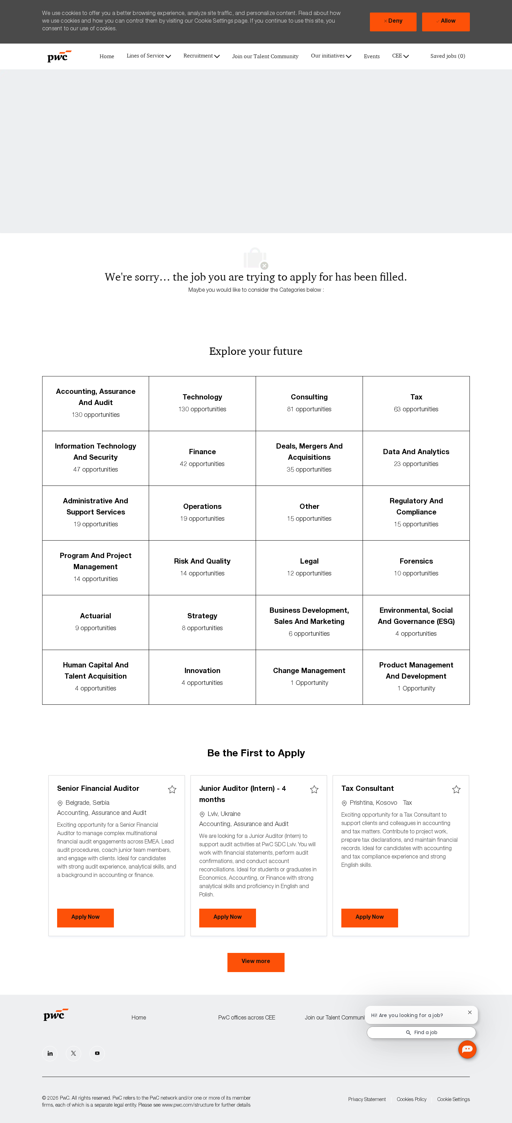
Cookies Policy (411, 1100)
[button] (256, 962)
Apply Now (92, 917)
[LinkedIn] (49, 1053)
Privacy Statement (367, 1100)
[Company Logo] (59, 56)
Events (372, 56)
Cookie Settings (453, 1100)
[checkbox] (172, 789)
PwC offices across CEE (246, 1018)
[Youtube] (97, 1053)
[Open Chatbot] (467, 1049)
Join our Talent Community (265, 56)
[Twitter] (73, 1053)
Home (107, 56)
